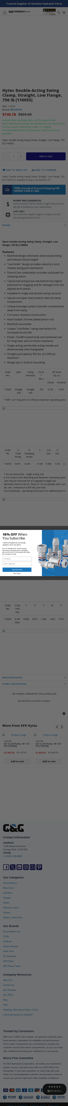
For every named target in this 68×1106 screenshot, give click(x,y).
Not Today (17, 573)
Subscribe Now (17, 570)
